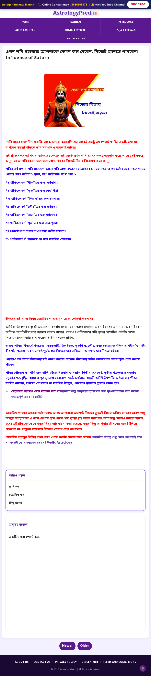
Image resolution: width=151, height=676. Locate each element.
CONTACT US (41, 662)
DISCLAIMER (90, 662)
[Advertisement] (75, 269)
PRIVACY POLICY (66, 662)
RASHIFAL (75, 22)
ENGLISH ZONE (75, 38)
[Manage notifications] (143, 668)
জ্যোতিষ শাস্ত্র (17, 495)
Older (84, 646)
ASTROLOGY (126, 22)
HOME (25, 22)
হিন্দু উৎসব (15, 503)
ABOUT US (22, 662)
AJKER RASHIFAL (25, 30)
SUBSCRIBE (138, 4)
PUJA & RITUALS (125, 30)
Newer (67, 646)
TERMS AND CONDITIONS (119, 662)
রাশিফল (14, 487)
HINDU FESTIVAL (75, 30)
